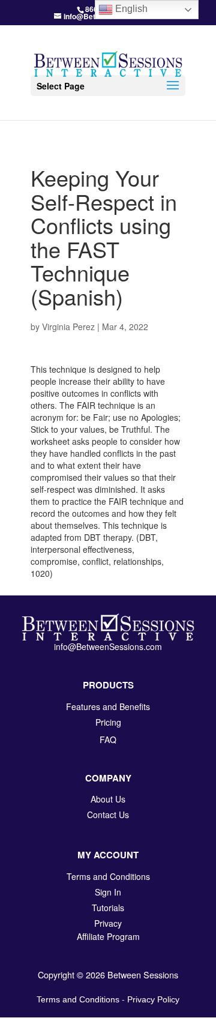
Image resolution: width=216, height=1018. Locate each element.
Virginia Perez (68, 327)
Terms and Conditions (78, 999)
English (130, 9)
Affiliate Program (108, 936)
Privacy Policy (153, 999)
